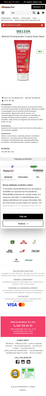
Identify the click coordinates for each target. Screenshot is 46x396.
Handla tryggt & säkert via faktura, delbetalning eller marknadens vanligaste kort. (23, 299)
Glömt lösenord (35, 344)
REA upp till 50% (11, 2)
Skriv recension (33, 98)
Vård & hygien (25, 18)
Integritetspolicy (28, 348)
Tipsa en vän (8, 101)
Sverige (22, 390)
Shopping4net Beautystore (16, 353)
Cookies (16, 348)
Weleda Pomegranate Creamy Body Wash (27, 20)
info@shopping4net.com (23, 333)
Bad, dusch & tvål (7, 20)
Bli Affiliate (37, 346)
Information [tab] (23, 177)
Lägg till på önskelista (13, 98)
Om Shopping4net (36, 351)
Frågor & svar (21, 344)
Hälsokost (16, 18)
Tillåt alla (23, 217)
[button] (43, 13)
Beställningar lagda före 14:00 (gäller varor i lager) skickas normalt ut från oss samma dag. (23, 282)
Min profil (10, 344)
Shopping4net (5, 18)
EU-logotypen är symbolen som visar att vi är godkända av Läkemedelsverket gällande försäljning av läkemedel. (23, 290)
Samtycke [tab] (8, 177)
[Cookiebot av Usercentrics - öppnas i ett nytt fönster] (33, 170)
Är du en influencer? (22, 346)
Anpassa (21, 223)
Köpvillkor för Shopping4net (16, 351)
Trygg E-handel (35, 353)
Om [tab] (37, 177)
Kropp (35, 18)
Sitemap (32, 387)
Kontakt (9, 346)
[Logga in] (38, 13)
